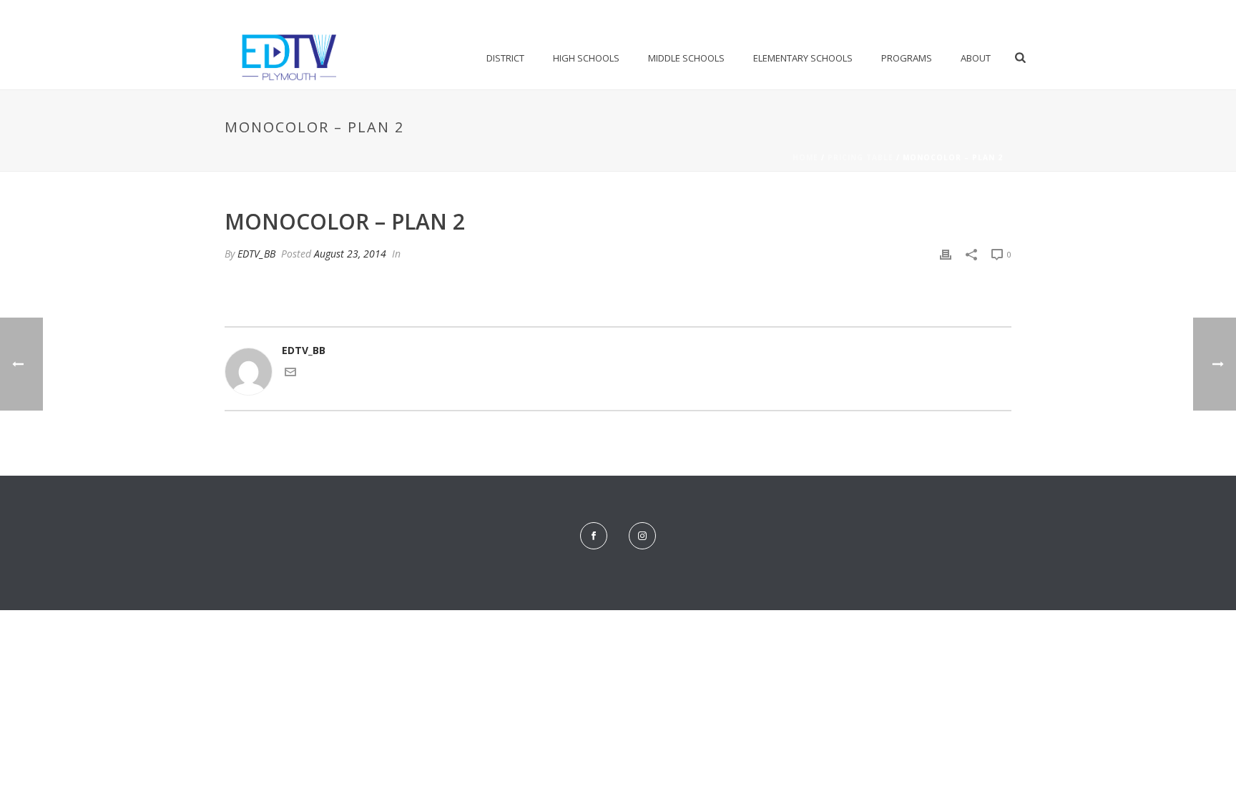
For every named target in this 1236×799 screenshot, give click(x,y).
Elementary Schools (803, 58)
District (505, 58)
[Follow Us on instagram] (642, 535)
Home (805, 157)
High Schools (586, 58)
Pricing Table (860, 157)
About (976, 58)
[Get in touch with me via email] (290, 374)
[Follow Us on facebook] (593, 535)
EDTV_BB (256, 253)
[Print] (945, 253)
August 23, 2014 (350, 253)
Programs (906, 58)
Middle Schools (686, 58)
